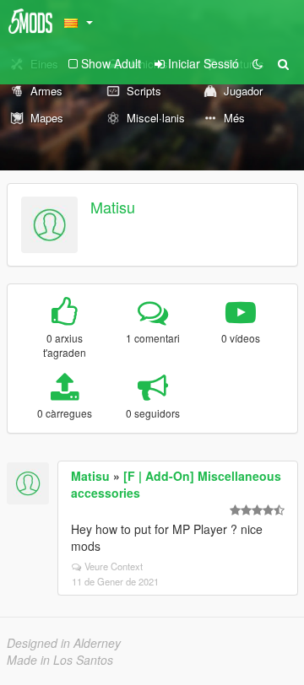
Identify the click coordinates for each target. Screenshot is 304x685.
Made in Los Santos (60, 659)
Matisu (112, 207)
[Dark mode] (257, 63)
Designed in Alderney (64, 642)
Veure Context (113, 566)
